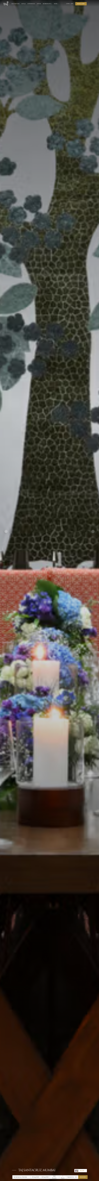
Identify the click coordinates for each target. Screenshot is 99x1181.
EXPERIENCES (31, 3)
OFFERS (39, 3)
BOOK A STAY (81, 3)
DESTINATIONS (16, 3)
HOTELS (23, 3)
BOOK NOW (83, 1177)
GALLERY (82, 1170)
